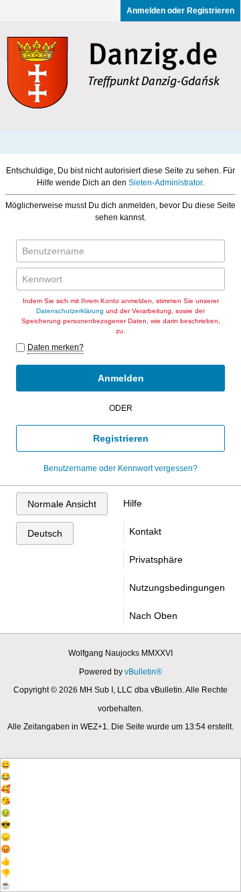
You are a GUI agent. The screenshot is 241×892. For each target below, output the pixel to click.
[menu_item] (120, 765)
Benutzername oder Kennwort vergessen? (120, 468)
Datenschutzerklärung (70, 311)
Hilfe (132, 503)
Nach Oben (153, 615)
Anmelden (121, 378)
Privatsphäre (156, 559)
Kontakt (145, 531)
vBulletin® (143, 672)
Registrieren (121, 438)
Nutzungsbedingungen (177, 587)
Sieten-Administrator (165, 182)
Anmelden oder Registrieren (180, 10)
